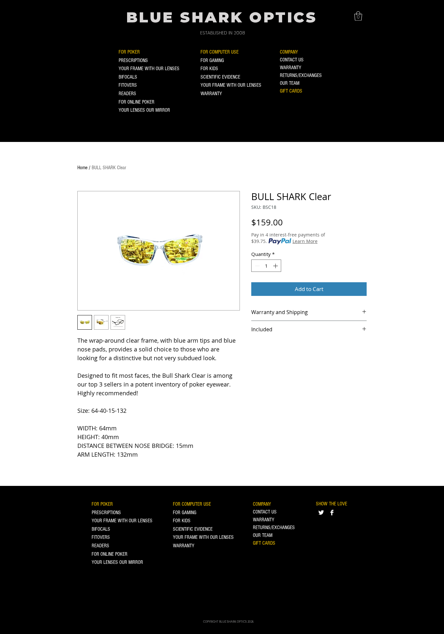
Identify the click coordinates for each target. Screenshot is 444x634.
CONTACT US (292, 60)
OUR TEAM (289, 83)
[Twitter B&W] (321, 512)
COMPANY (289, 52)
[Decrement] (256, 266)
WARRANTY (211, 93)
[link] (358, 16)
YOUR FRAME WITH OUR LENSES (149, 68)
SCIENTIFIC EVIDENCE (220, 77)
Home (82, 168)
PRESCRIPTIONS (133, 60)
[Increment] (276, 266)
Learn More (305, 241)
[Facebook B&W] (332, 512)
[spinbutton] (266, 266)
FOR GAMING (212, 60)
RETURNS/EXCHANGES (301, 75)
